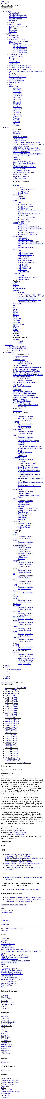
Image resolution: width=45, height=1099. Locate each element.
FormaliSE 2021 (6, 999)
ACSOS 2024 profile (12, 691)
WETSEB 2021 (6, 1054)
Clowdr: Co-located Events (18, 17)
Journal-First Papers (19, 140)
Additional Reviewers (25, 363)
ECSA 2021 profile (11, 705)
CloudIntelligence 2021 (8, 1022)
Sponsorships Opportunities (18, 348)
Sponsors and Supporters (17, 347)
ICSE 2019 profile (11, 733)
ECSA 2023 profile (11, 708)
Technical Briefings (15, 79)
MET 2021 (4, 1029)
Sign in (7, 677)
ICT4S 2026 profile (11, 755)
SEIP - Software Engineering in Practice (26, 142)
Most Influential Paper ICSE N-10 (24, 167)
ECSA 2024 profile (11, 710)
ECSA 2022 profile (11, 706)
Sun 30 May (17, 114)
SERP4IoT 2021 (6, 1044)
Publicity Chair (23, 557)
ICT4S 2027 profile (11, 757)
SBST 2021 (5, 1035)
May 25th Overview (20, 47)
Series (11, 673)
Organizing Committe (20, 356)
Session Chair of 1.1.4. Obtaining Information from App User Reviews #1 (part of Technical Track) (23, 864)
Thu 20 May (17, 95)
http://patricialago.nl (19, 831)
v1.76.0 (20, 928)
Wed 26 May (17, 107)
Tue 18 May (17, 92)
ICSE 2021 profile (7, 684)
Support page (4, 930)
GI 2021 (3, 1028)
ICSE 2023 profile (11, 738)
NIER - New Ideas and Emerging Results (27, 150)
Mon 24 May (17, 103)
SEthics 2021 (5, 1048)
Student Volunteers (19, 168)
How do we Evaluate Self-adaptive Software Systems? (23, 889)
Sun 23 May (17, 101)
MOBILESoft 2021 (7, 1004)
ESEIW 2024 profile (12, 720)
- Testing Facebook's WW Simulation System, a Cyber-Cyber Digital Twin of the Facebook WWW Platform (31, 296)
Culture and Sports (15, 82)
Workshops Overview (16, 54)
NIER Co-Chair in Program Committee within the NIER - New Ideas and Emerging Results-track (24, 859)
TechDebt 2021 (6, 1008)
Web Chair (21, 559)
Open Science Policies (20, 174)
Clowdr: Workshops (15, 19)
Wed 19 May (17, 94)
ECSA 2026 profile (11, 714)
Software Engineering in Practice (20, 65)
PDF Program (13, 28)
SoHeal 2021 (5, 1050)
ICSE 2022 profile (11, 736)
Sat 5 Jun (16, 125)
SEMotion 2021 (6, 1041)
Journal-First (13, 64)
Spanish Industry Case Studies (23, 165)
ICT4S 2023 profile (11, 750)
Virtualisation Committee (26, 662)
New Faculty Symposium (17, 77)
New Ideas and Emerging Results (20, 69)
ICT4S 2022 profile (11, 748)
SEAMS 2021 (5, 1070)
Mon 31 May (17, 116)
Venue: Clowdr (14, 13)
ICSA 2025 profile (11, 727)
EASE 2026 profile (11, 701)
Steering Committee (24, 428)
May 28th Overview (20, 52)
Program (8, 34)
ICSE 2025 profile (11, 742)
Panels (11, 84)
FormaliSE (21, 197)
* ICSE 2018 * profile (12, 690)
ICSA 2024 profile (11, 725)
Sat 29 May (17, 112)
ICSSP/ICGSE (22, 225)
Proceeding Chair (23, 555)
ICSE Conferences (15, 669)
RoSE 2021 (5, 1033)
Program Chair (22, 549)
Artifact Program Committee (27, 658)
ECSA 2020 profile (11, 703)
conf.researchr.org (11, 928)
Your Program (14, 37)
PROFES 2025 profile (12, 761)
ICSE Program (14, 35)
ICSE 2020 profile (11, 735)
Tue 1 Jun (16, 118)
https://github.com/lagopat (15, 834)
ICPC (19, 202)
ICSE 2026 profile (11, 744)
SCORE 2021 (5, 1062)
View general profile (6, 912)
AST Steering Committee (26, 418)
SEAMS (20, 341)
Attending (8, 11)
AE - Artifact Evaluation (21, 155)
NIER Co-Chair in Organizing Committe (18, 862)
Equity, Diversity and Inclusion (28, 405)
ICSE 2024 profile (11, 740)
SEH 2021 (4, 1039)
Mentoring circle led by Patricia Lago (17, 856)
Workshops (17, 159)
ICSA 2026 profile (11, 729)
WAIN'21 (4, 1052)
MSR (19, 251)
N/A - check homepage (25, 592)
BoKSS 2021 (5, 1018)
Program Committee (24, 362)
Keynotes (12, 58)
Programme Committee (25, 433)
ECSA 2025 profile (11, 712)
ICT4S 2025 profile (11, 753)
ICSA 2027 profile (11, 731)
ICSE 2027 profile (11, 746)
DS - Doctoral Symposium (22, 161)
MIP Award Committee (25, 660)
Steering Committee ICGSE (27, 465)
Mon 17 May (17, 90)
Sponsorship (9, 345)
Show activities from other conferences (13, 905)
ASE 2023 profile (11, 695)
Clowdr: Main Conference (18, 15)
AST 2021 (4, 995)
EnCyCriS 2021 (6, 1026)
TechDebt (21, 275)
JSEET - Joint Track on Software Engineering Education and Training (28, 145)
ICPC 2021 (4, 1001)
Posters (15, 157)
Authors (12, 22)
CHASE (20, 187)
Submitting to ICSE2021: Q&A (23, 172)
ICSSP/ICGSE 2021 (7, 1003)
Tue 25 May (17, 105)
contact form (5, 924)
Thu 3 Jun (16, 122)
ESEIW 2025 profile (12, 721)
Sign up (7, 678)
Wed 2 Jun (16, 120)
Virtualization (22, 406)
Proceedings (13, 30)
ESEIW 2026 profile (12, 723)
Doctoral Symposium (16, 75)
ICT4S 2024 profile (11, 751)
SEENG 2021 (5, 1037)
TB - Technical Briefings (21, 170)
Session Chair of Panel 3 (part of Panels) (18, 854)
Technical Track (14, 62)
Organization (9, 352)
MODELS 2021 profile (13, 759)
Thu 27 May (17, 109)
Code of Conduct (15, 24)
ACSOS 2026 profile (12, 693)
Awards (11, 60)
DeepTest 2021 (6, 1024)
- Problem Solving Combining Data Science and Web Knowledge (29, 301)
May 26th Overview (20, 49)
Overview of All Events (17, 39)
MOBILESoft (22, 238)
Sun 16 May (17, 88)
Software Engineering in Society (20, 67)
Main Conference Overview (22, 45)
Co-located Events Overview (18, 41)
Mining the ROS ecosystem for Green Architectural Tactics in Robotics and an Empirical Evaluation (24, 900)
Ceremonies (17, 131)
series (11, 682)
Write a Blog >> (6, 2)
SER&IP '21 (5, 1043)
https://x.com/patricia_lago (17, 832)
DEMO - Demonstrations (21, 152)
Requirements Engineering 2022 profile (18, 763)
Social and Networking (16, 80)
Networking (13, 32)
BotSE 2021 (5, 1020)
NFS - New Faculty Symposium (24, 163)
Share (3, 908)
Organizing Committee (25, 416)
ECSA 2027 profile (11, 716)
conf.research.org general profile (15, 688)
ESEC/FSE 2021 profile (13, 718)
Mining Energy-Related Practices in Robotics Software (23, 897)
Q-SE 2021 (4, 1031)
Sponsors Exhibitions (16, 56)
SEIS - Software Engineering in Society (26, 148)
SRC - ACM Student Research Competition (27, 154)
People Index (17, 411)
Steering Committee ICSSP (27, 463)
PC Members (22, 461)
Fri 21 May (17, 97)
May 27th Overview (20, 50)
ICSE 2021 (4, 682)
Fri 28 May (17, 110)
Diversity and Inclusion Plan (18, 26)
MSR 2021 (4, 1006)
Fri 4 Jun (16, 124)
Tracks (7, 127)
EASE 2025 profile (11, 699)
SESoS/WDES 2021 (8, 1046)
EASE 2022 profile (11, 697)
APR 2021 (4, 1016)
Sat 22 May (17, 99)
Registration (13, 20)
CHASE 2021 (5, 997)
